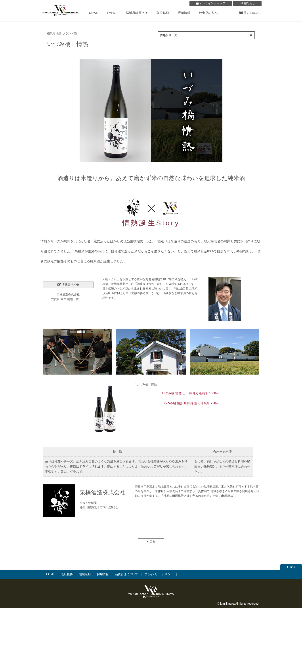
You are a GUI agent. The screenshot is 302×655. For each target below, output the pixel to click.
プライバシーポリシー (158, 574)
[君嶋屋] (151, 598)
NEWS (93, 13)
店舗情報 (184, 13)
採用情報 (103, 574)
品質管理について (126, 574)
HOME (50, 574)
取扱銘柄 (163, 13)
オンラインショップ (212, 3)
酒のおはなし (252, 12)
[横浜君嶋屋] (60, 18)
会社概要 (67, 574)
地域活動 (85, 574)
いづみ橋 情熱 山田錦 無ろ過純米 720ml (191, 403)
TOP (292, 567)
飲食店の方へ (208, 13)
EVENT (112, 13)
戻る (152, 541)
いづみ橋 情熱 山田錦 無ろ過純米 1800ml (190, 393)
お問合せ (249, 3)
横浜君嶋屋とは (137, 13)
